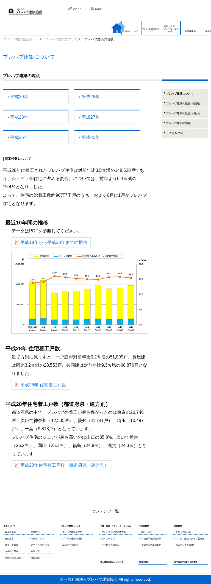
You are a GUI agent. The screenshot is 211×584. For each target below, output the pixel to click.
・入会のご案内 (10, 551)
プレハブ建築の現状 (178, 123)
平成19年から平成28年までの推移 (53, 242)
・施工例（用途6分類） (184, 545)
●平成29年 (89, 96)
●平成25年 (89, 137)
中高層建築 (190, 31)
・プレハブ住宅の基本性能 (112, 532)
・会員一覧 (34, 551)
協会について (131, 31)
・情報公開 (34, 558)
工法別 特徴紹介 (176, 133)
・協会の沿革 (9, 532)
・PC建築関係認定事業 (149, 538)
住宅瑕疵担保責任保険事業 (185, 562)
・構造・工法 (145, 532)
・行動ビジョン (36, 538)
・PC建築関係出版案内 (149, 545)
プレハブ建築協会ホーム (21, 39)
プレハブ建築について (151, 30)
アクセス (77, 9)
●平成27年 (89, 117)
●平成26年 (17, 137)
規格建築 (178, 526)
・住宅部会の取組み (109, 545)
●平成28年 (17, 117)
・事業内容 (34, 532)
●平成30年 (17, 96)
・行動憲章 (8, 538)
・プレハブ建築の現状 (71, 538)
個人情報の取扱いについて (111, 562)
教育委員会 (144, 562)
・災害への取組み (182, 532)
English (98, 9)
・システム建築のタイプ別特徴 (188, 538)
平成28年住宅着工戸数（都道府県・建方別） (64, 465)
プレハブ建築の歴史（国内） (184, 103)
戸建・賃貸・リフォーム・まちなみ (170, 29)
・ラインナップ (107, 538)
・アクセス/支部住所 (39, 545)
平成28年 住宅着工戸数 (43, 385)
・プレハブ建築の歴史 (71, 532)
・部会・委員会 (10, 545)
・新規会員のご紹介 (13, 558)
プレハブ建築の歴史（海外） (184, 113)
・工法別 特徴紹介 (69, 545)
